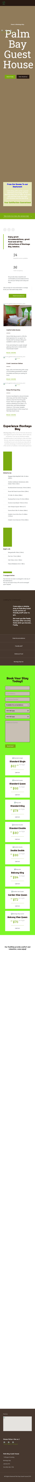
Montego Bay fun (18, 661)
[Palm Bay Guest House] (3, 2)
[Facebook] (15, 1479)
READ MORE (11, 352)
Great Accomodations (18, 638)
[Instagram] (20, 1479)
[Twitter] (18, 1479)
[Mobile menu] (32, 3)
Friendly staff (18, 646)
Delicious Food (18, 654)
